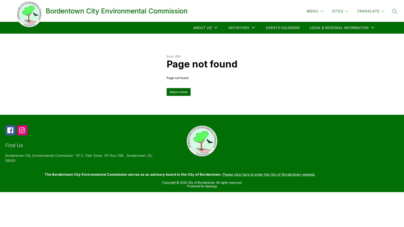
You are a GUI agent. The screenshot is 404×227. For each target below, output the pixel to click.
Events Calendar (283, 28)
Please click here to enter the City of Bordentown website (268, 174)
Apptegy (211, 186)
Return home (178, 92)
